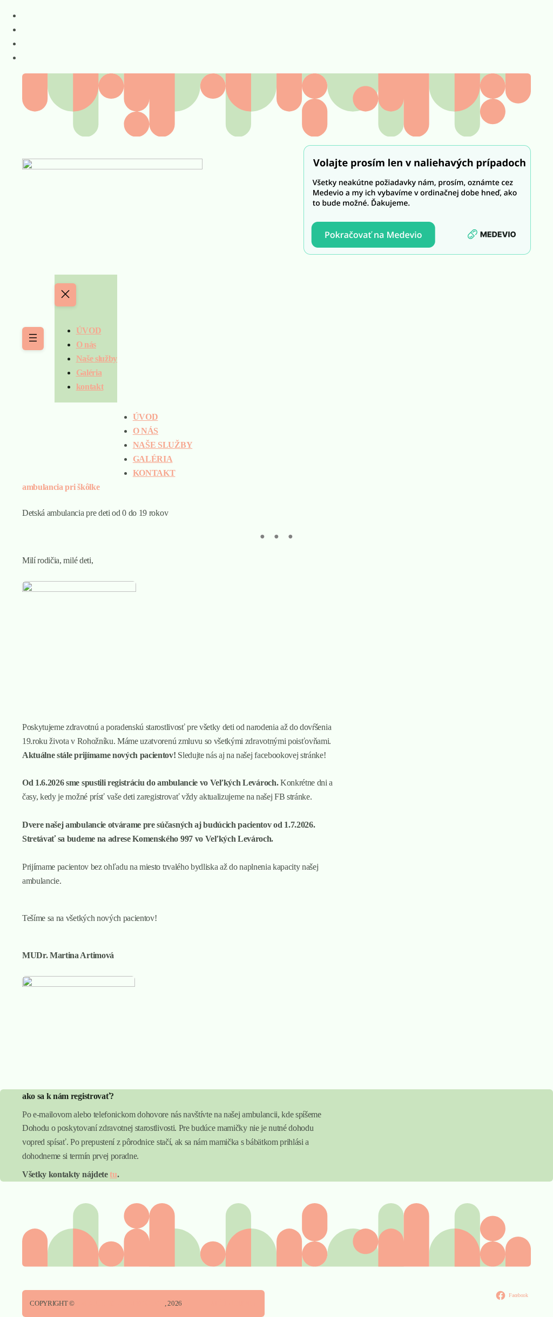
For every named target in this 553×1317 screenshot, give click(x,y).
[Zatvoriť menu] (65, 294)
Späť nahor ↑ (234, 1303)
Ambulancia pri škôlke (120, 1303)
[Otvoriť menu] (33, 338)
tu (113, 1174)
